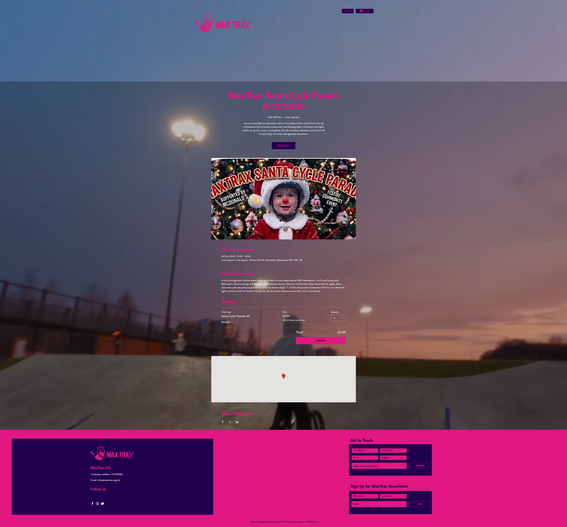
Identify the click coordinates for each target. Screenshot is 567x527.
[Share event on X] (230, 422)
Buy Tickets (283, 145)
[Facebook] (92, 503)
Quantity (335, 312)
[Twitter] (102, 503)
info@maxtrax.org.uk (109, 480)
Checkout (321, 340)
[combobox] (338, 318)
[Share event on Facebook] (222, 422)
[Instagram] (97, 503)
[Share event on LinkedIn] (237, 422)
